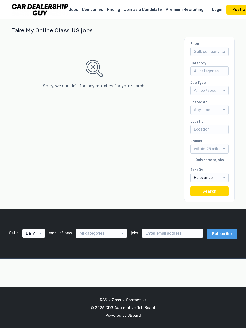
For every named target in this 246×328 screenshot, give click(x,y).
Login (217, 9)
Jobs (73, 9)
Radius (196, 141)
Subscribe (222, 233)
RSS (103, 300)
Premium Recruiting (184, 9)
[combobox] (209, 71)
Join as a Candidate (143, 9)
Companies (92, 9)
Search (209, 191)
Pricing (113, 9)
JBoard (134, 315)
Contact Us (136, 300)
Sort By (196, 170)
